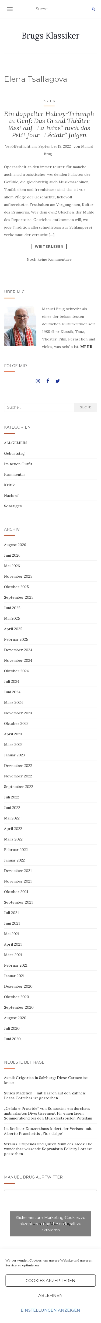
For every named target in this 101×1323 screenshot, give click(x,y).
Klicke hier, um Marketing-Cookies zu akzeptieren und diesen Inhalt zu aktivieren (50, 1223)
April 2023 (13, 734)
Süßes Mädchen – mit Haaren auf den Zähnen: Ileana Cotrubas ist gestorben (45, 1095)
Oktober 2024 (16, 671)
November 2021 (18, 881)
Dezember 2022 (18, 765)
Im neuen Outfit (18, 463)
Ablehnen (50, 1295)
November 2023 (18, 713)
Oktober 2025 (16, 586)
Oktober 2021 (16, 891)
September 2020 (19, 1007)
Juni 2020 (12, 1038)
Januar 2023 (14, 755)
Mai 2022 (12, 818)
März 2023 (13, 744)
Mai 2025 (12, 618)
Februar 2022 (16, 849)
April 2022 (13, 828)
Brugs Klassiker (50, 36)
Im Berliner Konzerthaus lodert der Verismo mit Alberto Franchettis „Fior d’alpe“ (48, 1131)
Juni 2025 (12, 607)
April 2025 (13, 628)
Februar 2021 (15, 965)
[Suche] (93, 9)
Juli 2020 (12, 1028)
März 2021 (13, 954)
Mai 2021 (11, 933)
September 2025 (18, 597)
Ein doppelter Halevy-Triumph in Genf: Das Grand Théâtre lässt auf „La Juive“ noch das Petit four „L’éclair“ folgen (49, 124)
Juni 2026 (12, 555)
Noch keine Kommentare (49, 259)
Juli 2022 (11, 797)
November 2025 (18, 576)
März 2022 (13, 839)
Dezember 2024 (18, 649)
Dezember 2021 (18, 870)
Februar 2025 (16, 639)
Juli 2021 (11, 912)
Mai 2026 (12, 565)
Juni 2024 (12, 692)
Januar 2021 (14, 975)
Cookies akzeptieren (50, 1280)
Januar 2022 (14, 860)
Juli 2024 (11, 681)
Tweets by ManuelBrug (50, 1223)
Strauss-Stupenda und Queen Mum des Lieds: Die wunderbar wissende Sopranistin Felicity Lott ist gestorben (48, 1149)
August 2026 (15, 544)
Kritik (49, 101)
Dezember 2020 (18, 986)
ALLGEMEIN (15, 442)
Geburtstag (14, 453)
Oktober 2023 (16, 723)
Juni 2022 (12, 807)
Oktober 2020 (16, 996)
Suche (85, 407)
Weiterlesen (49, 246)
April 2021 (13, 944)
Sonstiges (13, 506)
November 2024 (18, 660)
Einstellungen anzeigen (50, 1310)
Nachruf (11, 495)
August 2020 (15, 1017)
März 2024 (13, 702)
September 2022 (18, 786)
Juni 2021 (12, 923)
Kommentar (14, 474)
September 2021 (18, 902)
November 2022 (18, 776)
